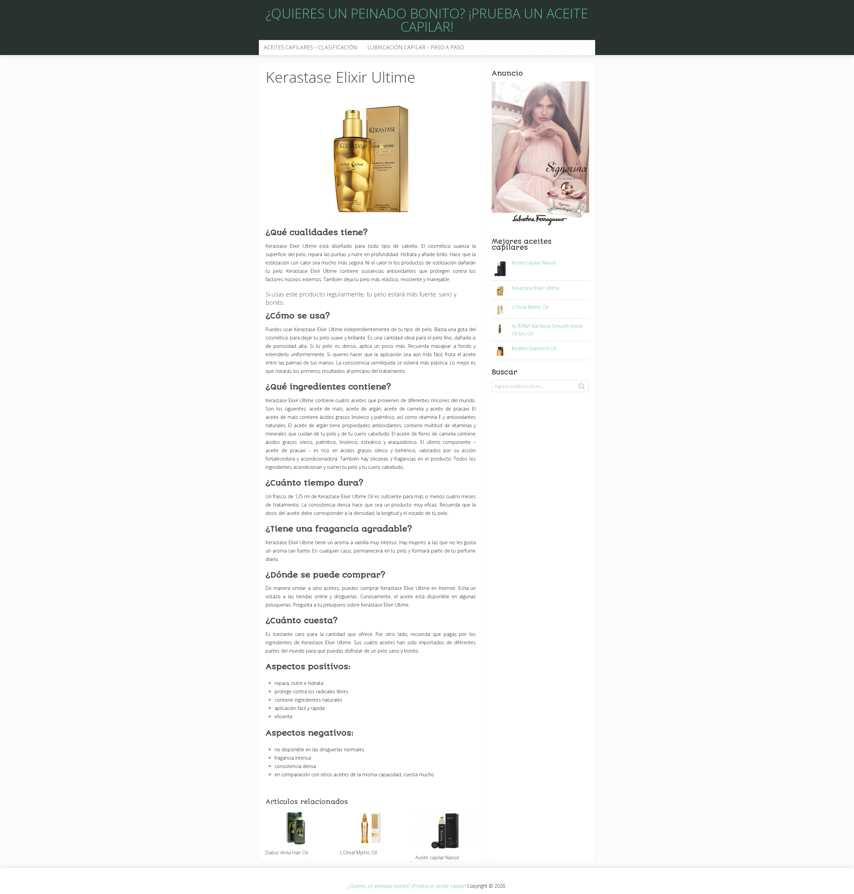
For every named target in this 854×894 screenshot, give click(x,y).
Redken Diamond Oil (534, 348)
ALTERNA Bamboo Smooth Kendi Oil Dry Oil (547, 330)
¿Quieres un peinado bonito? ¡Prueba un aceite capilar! (427, 20)
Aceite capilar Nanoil (533, 262)
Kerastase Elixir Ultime (535, 288)
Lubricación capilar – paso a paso (415, 47)
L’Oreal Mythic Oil (530, 307)
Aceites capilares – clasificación (310, 47)
